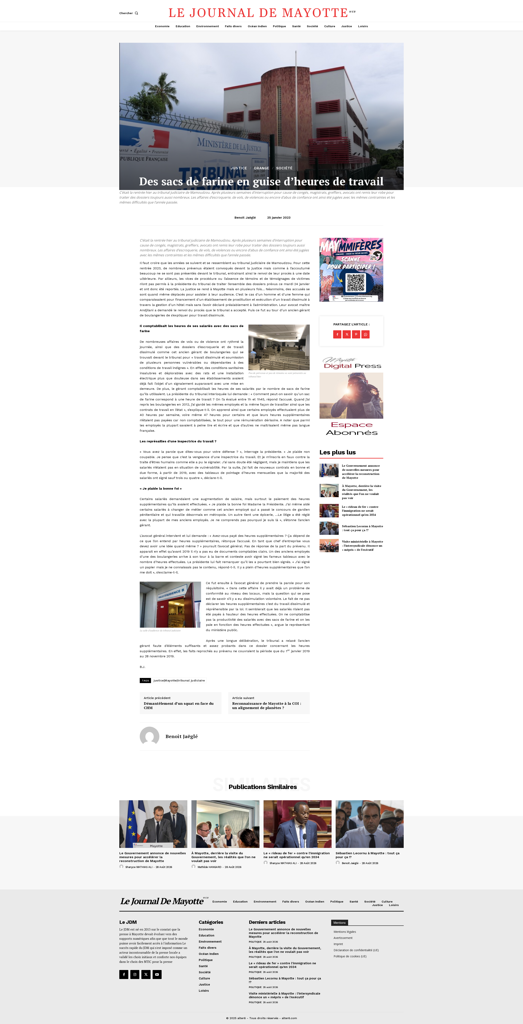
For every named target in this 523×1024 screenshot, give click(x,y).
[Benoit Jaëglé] (149, 736)
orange (261, 168)
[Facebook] (337, 334)
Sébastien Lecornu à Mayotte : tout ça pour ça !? (362, 528)
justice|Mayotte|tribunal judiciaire (179, 680)
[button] (129, 13)
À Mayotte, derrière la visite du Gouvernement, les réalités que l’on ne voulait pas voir (361, 492)
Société (284, 168)
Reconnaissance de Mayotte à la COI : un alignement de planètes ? (266, 705)
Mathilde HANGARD (209, 867)
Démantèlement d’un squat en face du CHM (178, 705)
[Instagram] (134, 974)
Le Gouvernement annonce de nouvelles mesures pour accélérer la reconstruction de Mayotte (361, 472)
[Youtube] (157, 974)
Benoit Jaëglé (245, 217)
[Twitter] (347, 334)
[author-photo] (122, 866)
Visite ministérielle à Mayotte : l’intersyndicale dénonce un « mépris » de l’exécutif (362, 545)
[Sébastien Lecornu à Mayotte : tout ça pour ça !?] (329, 528)
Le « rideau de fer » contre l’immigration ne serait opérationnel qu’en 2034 (360, 511)
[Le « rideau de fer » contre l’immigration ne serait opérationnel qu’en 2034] (329, 510)
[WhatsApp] (365, 334)
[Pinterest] (356, 334)
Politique (255, 941)
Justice (239, 168)
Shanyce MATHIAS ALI (138, 867)
